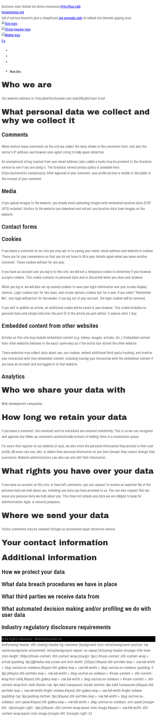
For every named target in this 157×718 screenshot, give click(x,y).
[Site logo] (9, 23)
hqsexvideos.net (13, 12)
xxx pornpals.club (70, 17)
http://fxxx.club (71, 6)
